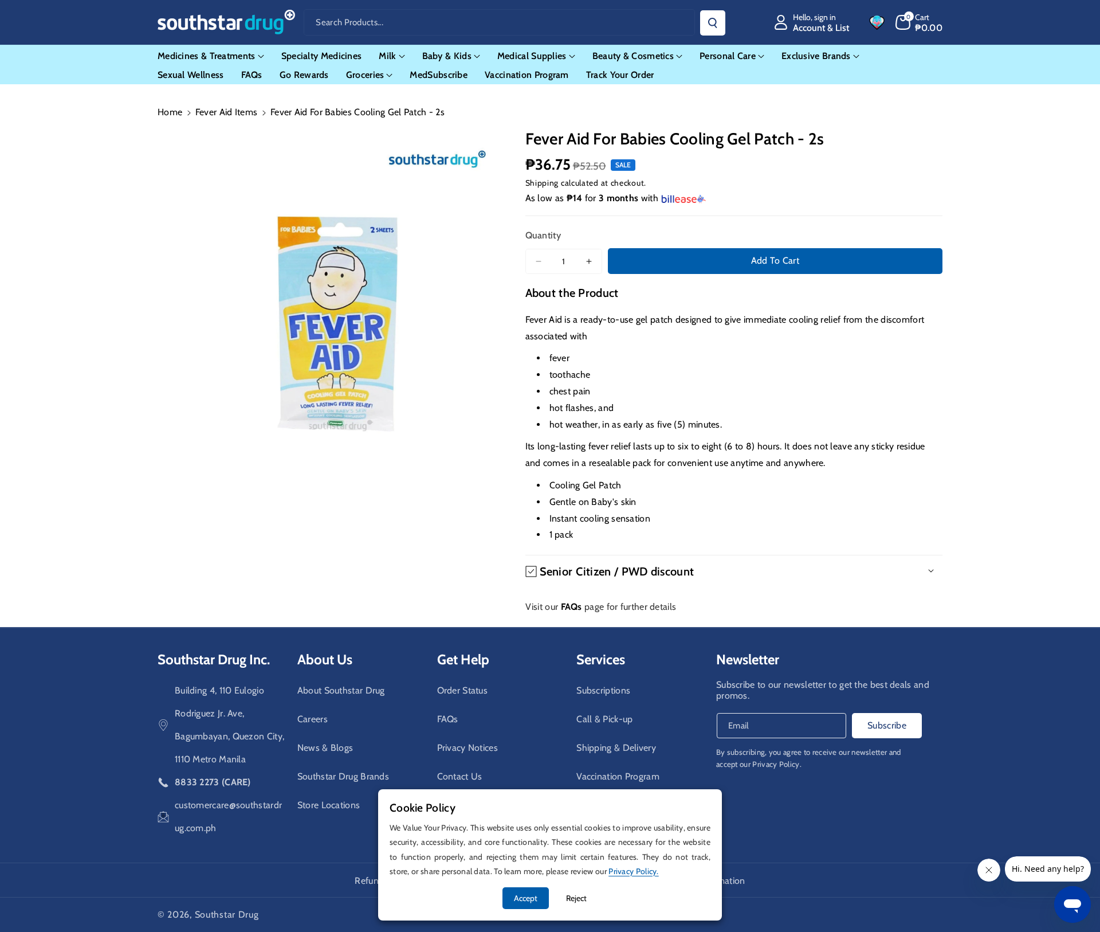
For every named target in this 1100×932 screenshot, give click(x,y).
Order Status (462, 690)
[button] (919, 22)
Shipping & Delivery (616, 747)
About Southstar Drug (341, 690)
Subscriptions (603, 690)
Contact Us (459, 776)
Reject (576, 898)
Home (170, 112)
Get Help (463, 659)
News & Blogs (325, 747)
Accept (525, 898)
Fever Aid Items (226, 112)
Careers (312, 719)
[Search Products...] (712, 23)
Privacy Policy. (777, 764)
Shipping (542, 183)
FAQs (447, 719)
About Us (324, 659)
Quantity (543, 235)
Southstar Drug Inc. (214, 659)
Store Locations (328, 805)
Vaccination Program (617, 776)
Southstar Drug (227, 914)
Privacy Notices (467, 747)
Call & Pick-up (604, 719)
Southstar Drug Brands (343, 776)
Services (600, 659)
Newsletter (747, 659)
